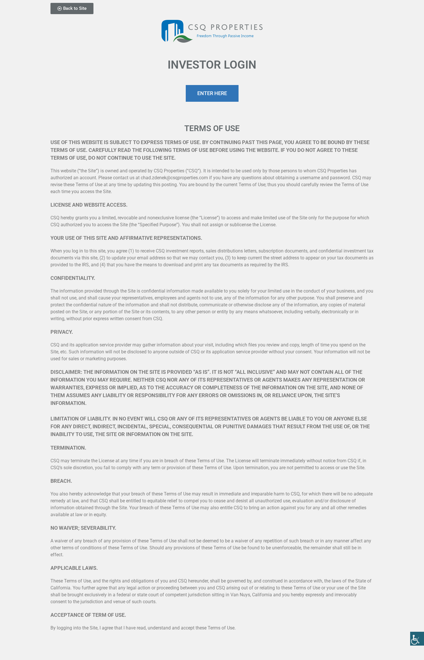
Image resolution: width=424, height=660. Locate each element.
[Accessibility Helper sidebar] (417, 639)
